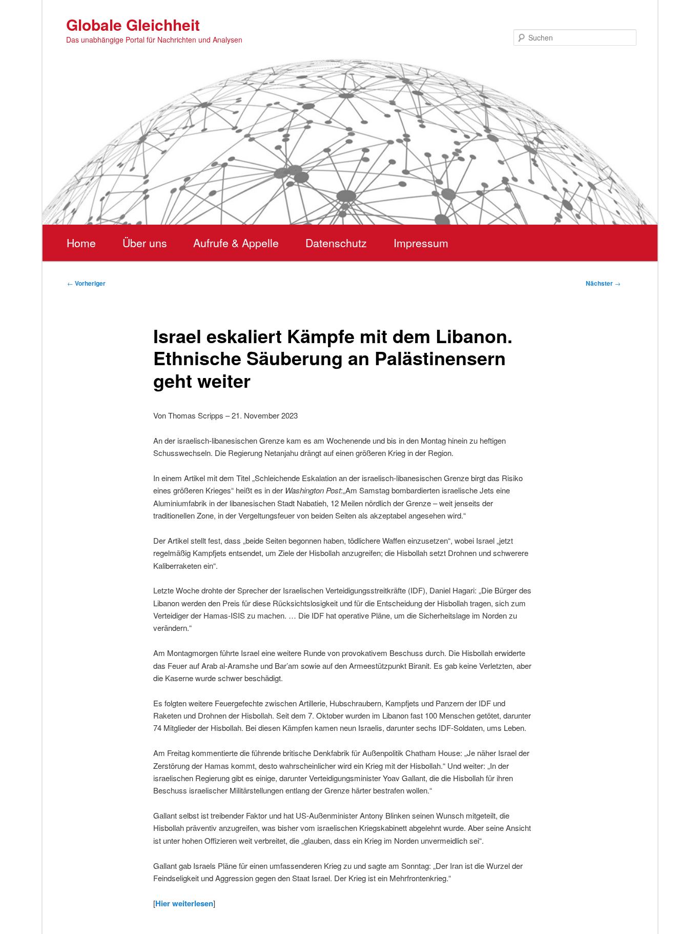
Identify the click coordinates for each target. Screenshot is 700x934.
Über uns (144, 242)
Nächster (603, 283)
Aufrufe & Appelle (236, 242)
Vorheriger (86, 283)
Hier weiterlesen (184, 903)
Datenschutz (336, 242)
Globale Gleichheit (133, 24)
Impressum (421, 242)
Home (81, 242)
